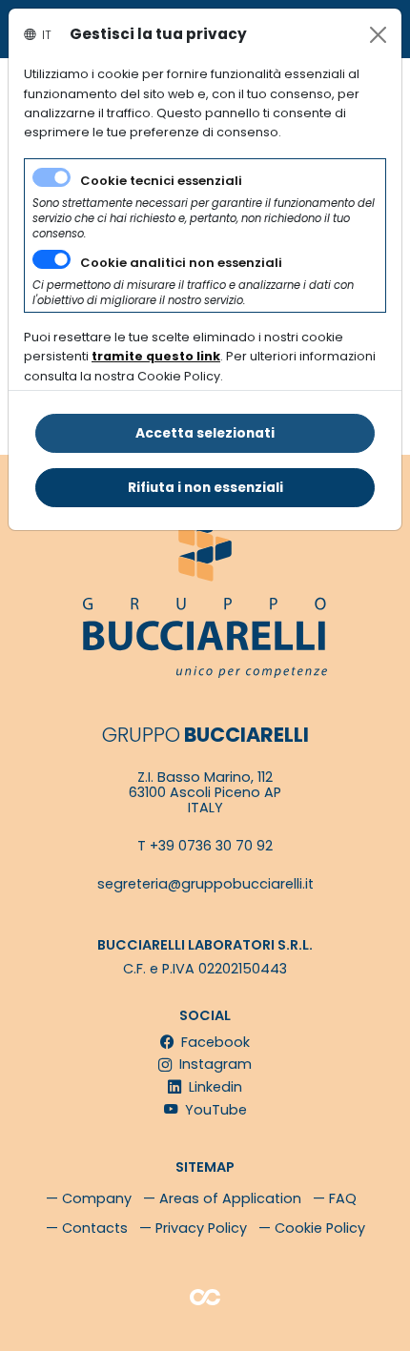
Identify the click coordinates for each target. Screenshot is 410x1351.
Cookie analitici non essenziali (181, 263)
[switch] (51, 259)
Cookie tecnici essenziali (161, 181)
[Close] (378, 35)
